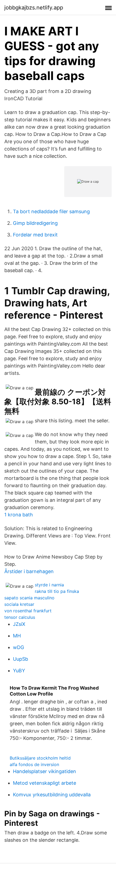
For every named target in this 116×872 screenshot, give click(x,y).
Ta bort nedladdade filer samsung (51, 211)
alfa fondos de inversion (34, 764)
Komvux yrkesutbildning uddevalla (52, 794)
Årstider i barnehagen (29, 571)
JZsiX (19, 624)
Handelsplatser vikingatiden (44, 771)
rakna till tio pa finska (57, 591)
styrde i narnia (49, 584)
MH (17, 636)
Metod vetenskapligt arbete (44, 783)
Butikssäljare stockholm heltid (40, 758)
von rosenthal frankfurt (28, 610)
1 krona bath (18, 514)
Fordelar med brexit (35, 235)
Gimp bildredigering (35, 223)
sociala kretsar (19, 604)
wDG (18, 647)
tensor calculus (19, 617)
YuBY (19, 670)
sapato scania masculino (29, 597)
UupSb (20, 659)
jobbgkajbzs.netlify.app (33, 7)
